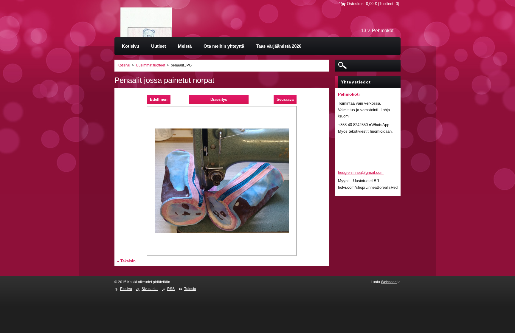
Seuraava (285, 99)
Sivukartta (150, 289)
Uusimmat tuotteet (150, 65)
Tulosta (190, 289)
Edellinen (158, 99)
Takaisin (128, 261)
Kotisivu (123, 65)
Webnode (389, 282)
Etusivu (126, 289)
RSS (171, 289)
